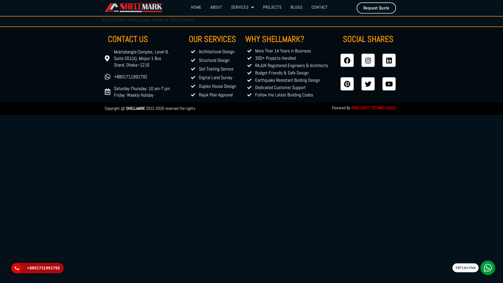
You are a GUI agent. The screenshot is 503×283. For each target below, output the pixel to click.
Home (196, 7)
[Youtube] (389, 83)
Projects (272, 7)
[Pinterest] (347, 83)
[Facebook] (347, 60)
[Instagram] (368, 60)
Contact (319, 7)
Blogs (297, 7)
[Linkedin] (389, 60)
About (216, 7)
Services (240, 7)
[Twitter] (368, 83)
